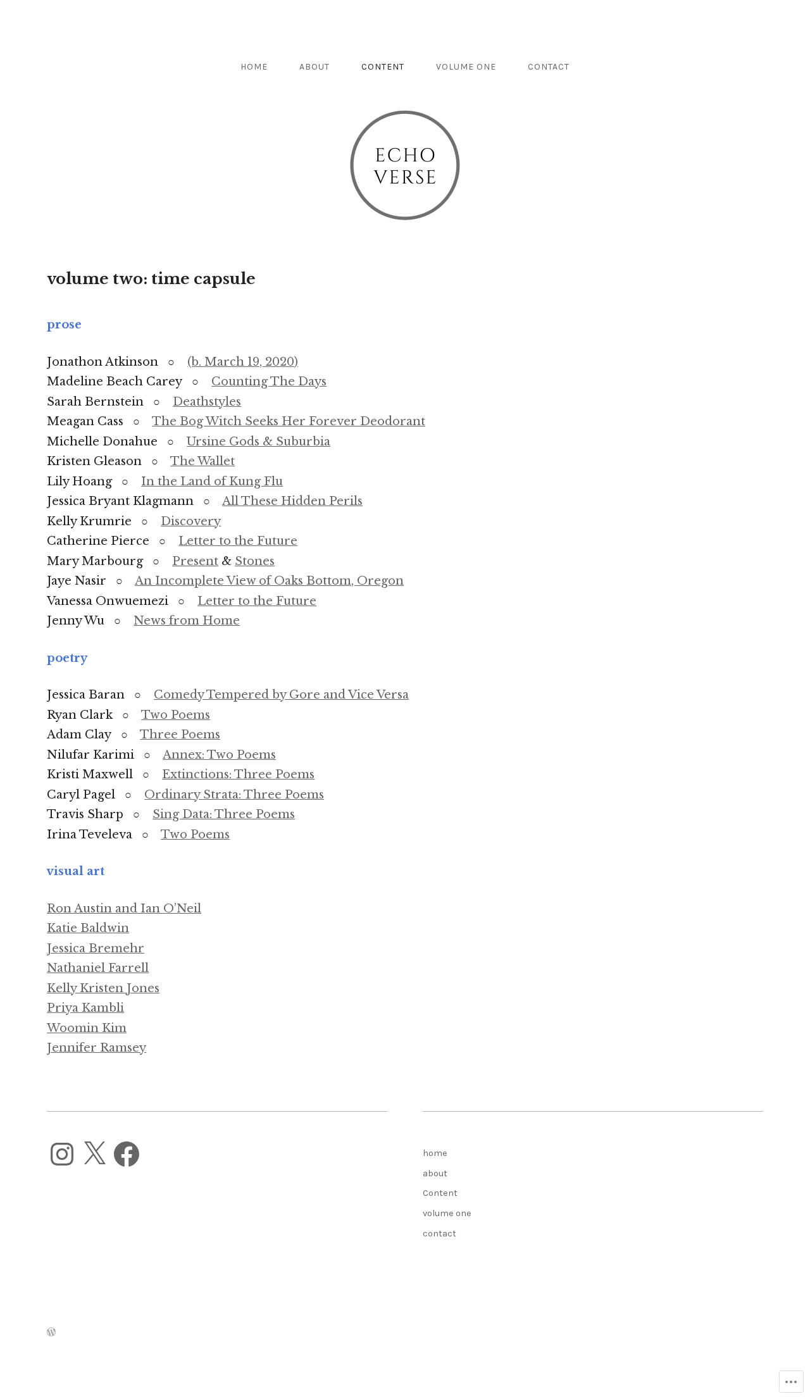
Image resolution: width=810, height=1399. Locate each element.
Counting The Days (269, 382)
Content (382, 66)
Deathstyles (207, 402)
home (254, 66)
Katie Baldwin (88, 928)
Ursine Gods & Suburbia (258, 442)
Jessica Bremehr (95, 948)
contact (549, 66)
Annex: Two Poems (219, 755)
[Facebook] (126, 1154)
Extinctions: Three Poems (238, 774)
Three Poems (180, 735)
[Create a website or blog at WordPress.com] (51, 1333)
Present (195, 561)
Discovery (191, 521)
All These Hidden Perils (292, 501)
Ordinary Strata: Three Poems (234, 795)
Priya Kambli (85, 1008)
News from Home (187, 621)
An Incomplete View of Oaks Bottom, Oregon (269, 581)
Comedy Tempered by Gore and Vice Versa (281, 695)
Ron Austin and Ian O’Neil (124, 909)
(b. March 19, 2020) (242, 362)
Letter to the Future (237, 541)
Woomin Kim (87, 1028)
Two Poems (175, 715)
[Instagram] (62, 1154)
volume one (466, 66)
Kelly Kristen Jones (103, 988)
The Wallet (202, 461)
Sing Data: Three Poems (224, 814)
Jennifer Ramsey (96, 1048)
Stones (255, 561)
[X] (94, 1154)
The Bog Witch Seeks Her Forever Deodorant (288, 421)
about (314, 66)
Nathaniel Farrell (98, 968)
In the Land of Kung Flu (212, 481)
